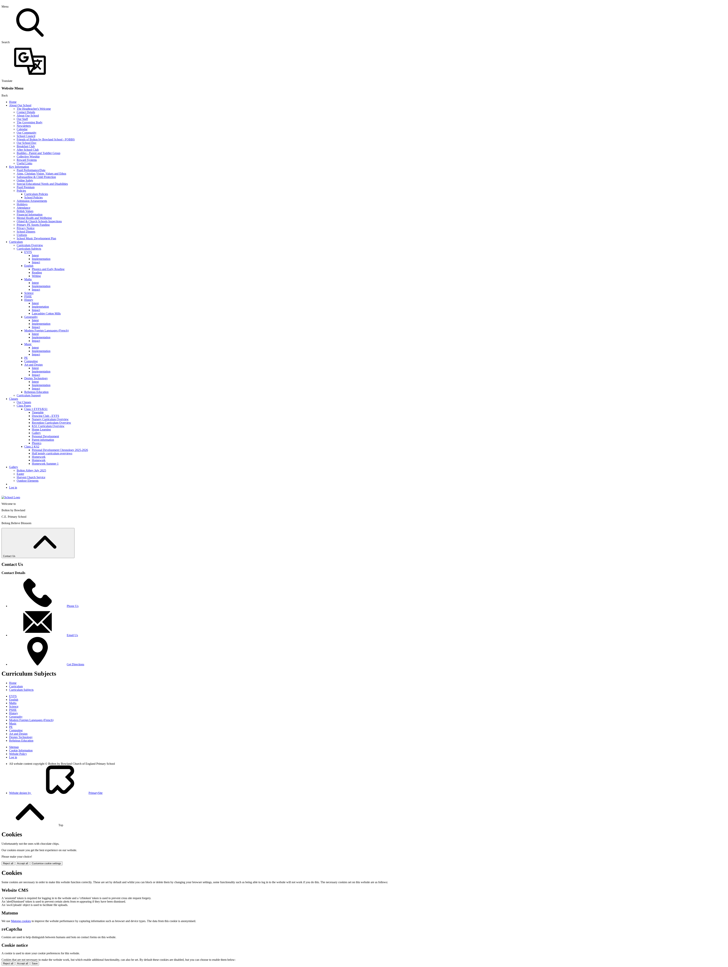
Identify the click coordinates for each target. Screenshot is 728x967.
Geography (31, 316)
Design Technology (36, 378)
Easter (20, 473)
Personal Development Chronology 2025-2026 (60, 450)
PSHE (28, 296)
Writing (36, 276)
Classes (13, 398)
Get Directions (75, 664)
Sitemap (14, 747)
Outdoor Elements (27, 480)
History (28, 299)
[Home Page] (11, 497)
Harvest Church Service (31, 477)
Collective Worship (28, 156)
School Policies (33, 197)
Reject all (8, 863)
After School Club (28, 149)
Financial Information (29, 214)
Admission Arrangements (32, 200)
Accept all (22, 863)
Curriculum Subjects (29, 248)
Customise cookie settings (46, 863)
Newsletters (24, 125)
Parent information (43, 439)
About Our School (20, 105)
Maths (28, 279)
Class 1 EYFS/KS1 (36, 409)
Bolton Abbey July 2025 (31, 470)
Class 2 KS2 (31, 446)
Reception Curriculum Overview (51, 422)
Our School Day (26, 142)
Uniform (22, 235)
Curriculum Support (29, 395)
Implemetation (40, 306)
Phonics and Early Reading (48, 269)
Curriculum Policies (36, 194)
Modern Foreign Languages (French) (46, 330)
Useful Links (24, 163)
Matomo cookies (21, 921)
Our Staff (22, 119)
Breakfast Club (26, 146)
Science (29, 293)
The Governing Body (29, 122)
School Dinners (26, 231)
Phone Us (72, 606)
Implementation (41, 258)
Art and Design (33, 364)
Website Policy (18, 753)
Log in (13, 487)
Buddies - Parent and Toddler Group (38, 153)
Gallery (36, 432)
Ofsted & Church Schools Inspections (39, 221)
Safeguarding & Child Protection (36, 177)
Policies (21, 190)
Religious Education (36, 392)
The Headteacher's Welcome (34, 108)
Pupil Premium (26, 187)
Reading (37, 272)
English (28, 265)
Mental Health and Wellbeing (34, 218)
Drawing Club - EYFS (45, 415)
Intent (35, 255)
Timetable (38, 412)
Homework (39, 456)
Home (12, 102)
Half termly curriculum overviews (52, 453)
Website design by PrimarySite (56, 792)
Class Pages (24, 405)
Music (28, 344)
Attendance (23, 207)
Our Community (26, 132)
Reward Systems (27, 160)
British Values (25, 211)
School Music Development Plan (36, 238)
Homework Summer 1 (45, 463)
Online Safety (25, 180)
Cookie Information (21, 750)
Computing (31, 361)
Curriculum (16, 241)
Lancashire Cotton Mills (46, 313)
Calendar (22, 129)
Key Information (19, 166)
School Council (26, 136)
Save (35, 963)
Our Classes (24, 402)
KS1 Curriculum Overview (48, 426)
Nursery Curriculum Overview (50, 419)
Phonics (36, 443)
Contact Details (26, 112)
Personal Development (45, 436)
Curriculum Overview (30, 245)
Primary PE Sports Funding (33, 224)
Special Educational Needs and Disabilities (42, 183)
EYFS (28, 252)
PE (26, 357)
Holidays (22, 204)
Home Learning (41, 429)
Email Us (72, 635)
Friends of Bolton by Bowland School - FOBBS (46, 139)
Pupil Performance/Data (31, 170)
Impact (36, 262)
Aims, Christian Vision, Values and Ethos (41, 173)
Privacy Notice (26, 228)
